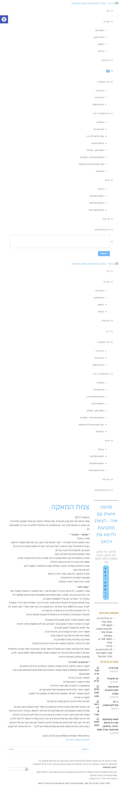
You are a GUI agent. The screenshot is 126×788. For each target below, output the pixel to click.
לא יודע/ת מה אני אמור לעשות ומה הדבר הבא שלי (103, 653)
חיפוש (41, 783)
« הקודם (86, 749)
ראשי (108, 783)
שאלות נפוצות (76, 783)
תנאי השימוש (109, 767)
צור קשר (88, 783)
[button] (4, 19)
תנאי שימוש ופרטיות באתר (57, 783)
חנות (102, 783)
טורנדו (109, 646)
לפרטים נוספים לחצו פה (78, 739)
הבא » (11, 749)
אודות (95, 783)
